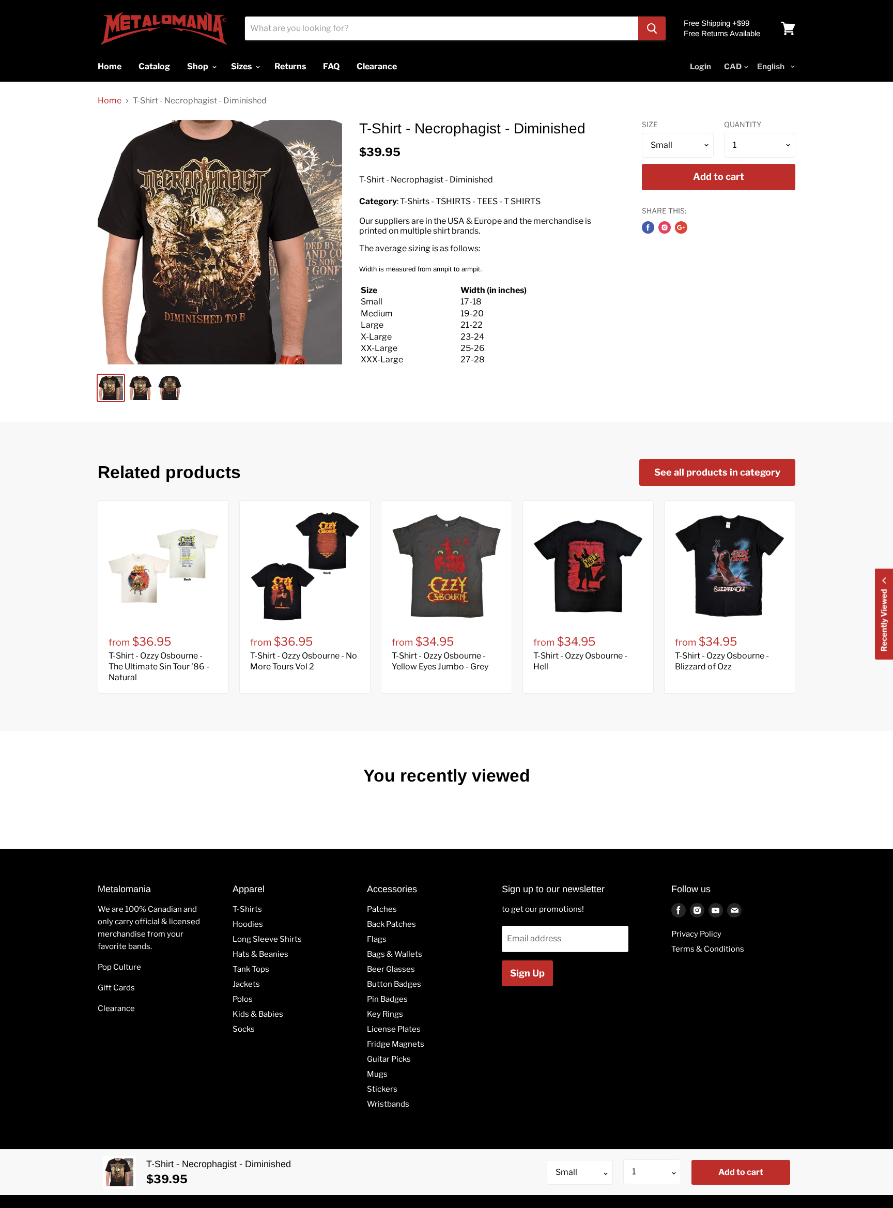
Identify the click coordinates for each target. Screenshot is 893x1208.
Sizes (242, 66)
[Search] (652, 28)
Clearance (116, 1008)
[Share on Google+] (681, 227)
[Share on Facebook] (648, 227)
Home (109, 100)
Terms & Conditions (707, 949)
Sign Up (527, 973)
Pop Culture (119, 967)
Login (700, 66)
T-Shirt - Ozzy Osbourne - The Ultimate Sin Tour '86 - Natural (159, 666)
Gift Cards (116, 987)
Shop (198, 66)
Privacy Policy (696, 934)
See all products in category (717, 472)
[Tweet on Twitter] (664, 227)
